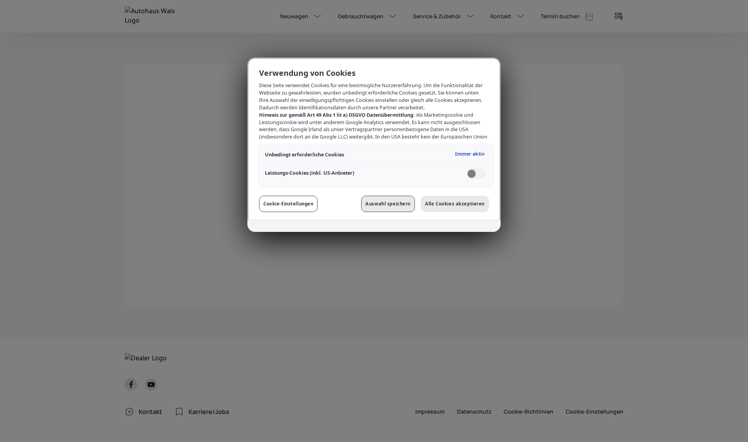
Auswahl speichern (388, 204)
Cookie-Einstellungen (288, 204)
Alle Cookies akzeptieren (455, 204)
